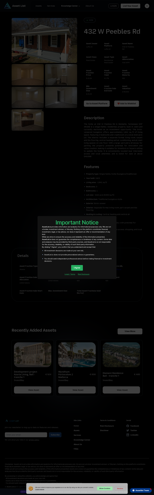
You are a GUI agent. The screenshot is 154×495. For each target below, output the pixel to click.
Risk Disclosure (83, 274)
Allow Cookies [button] (104, 488)
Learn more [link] (39, 489)
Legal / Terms (70, 274)
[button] (141, 490)
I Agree (77, 268)
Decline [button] (120, 488)
